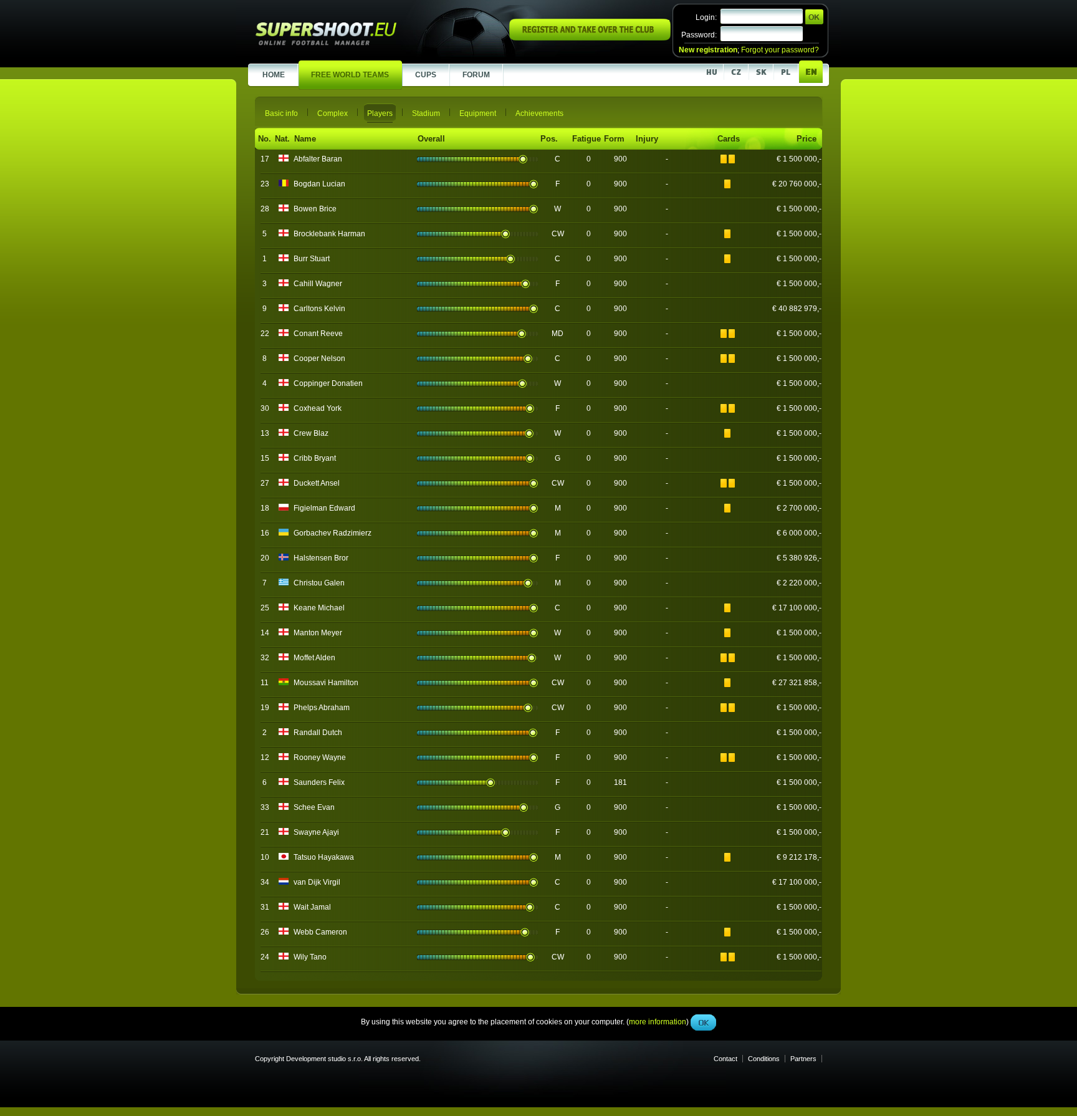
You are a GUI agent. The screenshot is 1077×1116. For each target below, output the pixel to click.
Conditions (764, 1058)
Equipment (477, 113)
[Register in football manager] (590, 38)
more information (657, 280)
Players (380, 113)
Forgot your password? (780, 50)
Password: (699, 35)
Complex (332, 113)
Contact (725, 1058)
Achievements (539, 113)
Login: (706, 17)
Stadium (426, 113)
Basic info (281, 113)
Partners (803, 1058)
